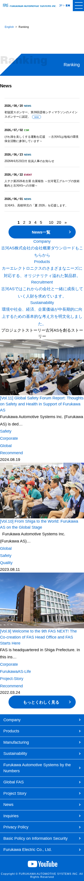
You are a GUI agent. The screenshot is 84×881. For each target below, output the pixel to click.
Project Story (14, 793)
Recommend (11, 453)
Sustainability (15, 753)
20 (59, 222)
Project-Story (11, 678)
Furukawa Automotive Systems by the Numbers (37, 768)
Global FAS (13, 782)
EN (68, 5)
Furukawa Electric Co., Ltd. (27, 849)
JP (60, 5)
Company (12, 720)
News (8, 804)
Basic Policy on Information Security (35, 838)
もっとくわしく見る (41, 702)
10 (51, 222)
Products (11, 731)
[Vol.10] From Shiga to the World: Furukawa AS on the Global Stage (39, 524)
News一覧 (41, 232)
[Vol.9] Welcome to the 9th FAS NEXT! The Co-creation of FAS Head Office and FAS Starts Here (38, 637)
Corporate (9, 438)
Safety (5, 431)
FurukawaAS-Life (15, 671)
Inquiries (11, 816)
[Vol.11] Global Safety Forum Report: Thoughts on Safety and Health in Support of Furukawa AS (42, 404)
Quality (6, 563)
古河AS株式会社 (29, 6)
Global (6, 446)
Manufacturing (16, 742)
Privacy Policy (15, 827)
